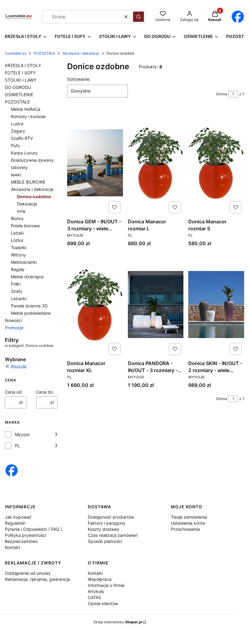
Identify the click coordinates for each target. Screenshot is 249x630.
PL (17, 445)
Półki (15, 283)
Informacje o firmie (106, 585)
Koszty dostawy (103, 529)
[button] (138, 17)
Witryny (18, 254)
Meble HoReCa (25, 109)
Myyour (22, 434)
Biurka (17, 218)
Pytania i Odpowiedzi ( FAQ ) (33, 529)
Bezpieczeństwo (21, 541)
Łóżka (17, 240)
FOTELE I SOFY (20, 72)
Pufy (15, 145)
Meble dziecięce (27, 276)
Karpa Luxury (24, 152)
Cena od (13, 392)
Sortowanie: (78, 79)
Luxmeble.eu (15, 53)
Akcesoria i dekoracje (81, 53)
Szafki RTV (22, 138)
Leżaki (17, 232)
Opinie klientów (103, 603)
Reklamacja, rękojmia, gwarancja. (38, 579)
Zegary (18, 131)
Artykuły (96, 591)
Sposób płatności (105, 541)
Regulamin (15, 523)
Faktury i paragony (106, 523)
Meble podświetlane (31, 313)
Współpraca (99, 579)
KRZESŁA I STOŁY (23, 65)
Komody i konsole (28, 116)
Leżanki (18, 298)
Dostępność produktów (111, 517)
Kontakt (12, 547)
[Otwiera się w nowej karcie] (237, 17)
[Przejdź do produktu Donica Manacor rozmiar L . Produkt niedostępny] (156, 163)
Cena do (44, 392)
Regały (18, 269)
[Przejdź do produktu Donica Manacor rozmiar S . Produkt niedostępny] (216, 163)
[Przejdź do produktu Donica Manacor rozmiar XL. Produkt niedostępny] (95, 304)
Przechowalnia (185, 529)
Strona (221, 94)
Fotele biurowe (25, 225)
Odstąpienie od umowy (28, 573)
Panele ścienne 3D (29, 305)
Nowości (13, 320)
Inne (21, 211)
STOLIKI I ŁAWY (20, 80)
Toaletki (18, 247)
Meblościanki (24, 262)
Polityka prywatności (25, 535)
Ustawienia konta (188, 523)
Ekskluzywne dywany (32, 160)
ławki (16, 174)
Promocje (14, 327)
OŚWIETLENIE (19, 94)
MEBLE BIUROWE (28, 182)
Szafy (16, 291)
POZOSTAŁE (44, 53)
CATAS (94, 597)
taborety (19, 167)
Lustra (17, 123)
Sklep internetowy (117, 622)
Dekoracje (27, 203)
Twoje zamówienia (189, 517)
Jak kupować (18, 517)
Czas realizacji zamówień (113, 535)
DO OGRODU (18, 87)
